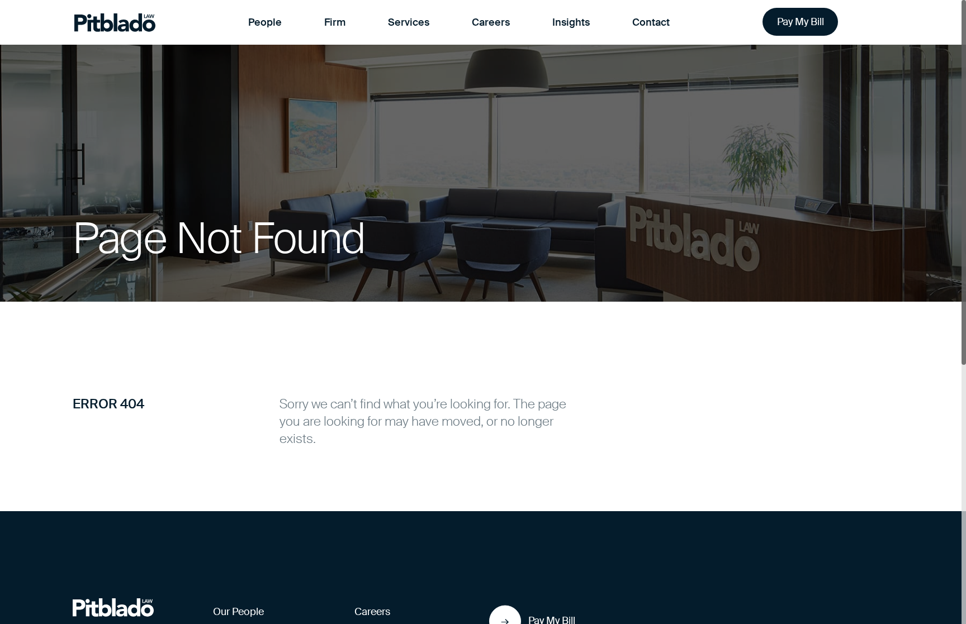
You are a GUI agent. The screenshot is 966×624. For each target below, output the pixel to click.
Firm (334, 22)
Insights (571, 22)
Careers (491, 22)
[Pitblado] (114, 22)
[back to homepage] (113, 607)
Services (408, 22)
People (265, 22)
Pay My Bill (800, 22)
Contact (651, 22)
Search (877, 22)
